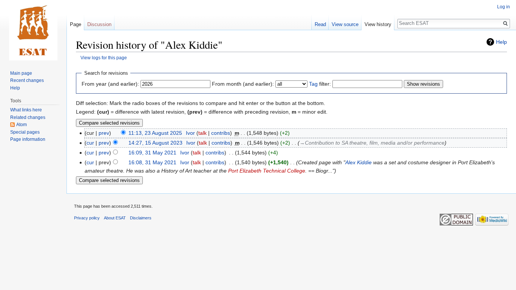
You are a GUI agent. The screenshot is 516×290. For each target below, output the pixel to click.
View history (378, 24)
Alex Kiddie (358, 162)
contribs (220, 133)
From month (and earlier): (243, 84)
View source (345, 24)
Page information (27, 139)
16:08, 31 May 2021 (152, 162)
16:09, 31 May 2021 (152, 153)
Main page (21, 73)
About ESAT (115, 218)
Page (75, 24)
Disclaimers (140, 218)
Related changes (27, 117)
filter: (320, 84)
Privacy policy (87, 218)
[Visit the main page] (33, 30)
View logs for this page (103, 57)
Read (320, 24)
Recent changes (27, 80)
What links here (26, 110)
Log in (503, 6)
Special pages (25, 132)
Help (501, 42)
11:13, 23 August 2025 (155, 133)
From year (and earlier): (110, 84)
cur (90, 143)
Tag (313, 84)
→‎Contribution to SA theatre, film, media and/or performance (372, 143)
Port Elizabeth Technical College (266, 171)
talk (202, 133)
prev (104, 133)
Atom (21, 124)
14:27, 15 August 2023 (155, 143)
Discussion (99, 24)
